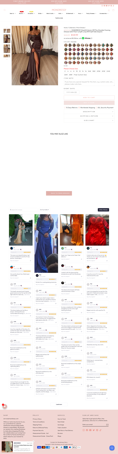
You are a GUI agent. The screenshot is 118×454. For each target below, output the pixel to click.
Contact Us (53, 442)
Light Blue (99, 58)
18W (94, 71)
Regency (70, 49)
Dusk (95, 49)
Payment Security (38, 430)
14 (83, 71)
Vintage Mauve (99, 62)
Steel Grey (74, 45)
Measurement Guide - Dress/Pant (43, 436)
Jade (103, 45)
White (82, 45)
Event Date (69, 88)
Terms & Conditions (38, 422)
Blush (99, 49)
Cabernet (74, 54)
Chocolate (91, 45)
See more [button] (27, 294)
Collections (72, 27)
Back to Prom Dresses (60, 193)
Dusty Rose (103, 49)
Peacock (107, 45)
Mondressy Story (63, 442)
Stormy (86, 54)
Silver (78, 45)
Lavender (111, 58)
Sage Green (82, 58)
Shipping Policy (37, 425)
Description (89, 111)
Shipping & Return (89, 116)
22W (103, 71)
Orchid (78, 49)
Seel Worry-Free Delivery (65, 430)
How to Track (62, 419)
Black (70, 45)
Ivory (86, 45)
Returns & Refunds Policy (40, 427)
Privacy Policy (37, 419)
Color (70, 42)
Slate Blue (91, 54)
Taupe (95, 45)
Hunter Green (111, 45)
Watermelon (78, 62)
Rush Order (61, 422)
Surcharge (61, 425)
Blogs (59, 436)
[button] (16, 180)
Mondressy (59, 10)
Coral (95, 62)
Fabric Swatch (62, 427)
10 (77, 71)
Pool (95, 58)
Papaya (111, 54)
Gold (66, 45)
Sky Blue (103, 58)
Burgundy (70, 54)
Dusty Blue (95, 54)
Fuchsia (74, 49)
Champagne (99, 45)
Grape (82, 49)
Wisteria (91, 49)
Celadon (86, 58)
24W (108, 71)
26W (66, 75)
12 (80, 71)
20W (98, 71)
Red (107, 49)
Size (66, 66)
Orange (66, 58)
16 (86, 71)
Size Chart (89, 120)
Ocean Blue (91, 58)
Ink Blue (82, 54)
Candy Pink (86, 62)
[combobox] (44, 209)
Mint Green (78, 58)
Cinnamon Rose (66, 54)
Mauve (70, 62)
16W (89, 71)
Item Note (69, 78)
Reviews (60, 433)
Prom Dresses (81, 27)
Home (66, 27)
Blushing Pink (91, 62)
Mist (107, 58)
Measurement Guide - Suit (41, 433)
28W (70, 75)
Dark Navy (103, 54)
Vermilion (74, 62)
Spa (74, 58)
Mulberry (111, 49)
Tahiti (86, 49)
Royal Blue (78, 54)
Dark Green (66, 49)
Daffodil (70, 58)
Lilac (66, 62)
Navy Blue (99, 54)
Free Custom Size (80, 75)
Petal (107, 54)
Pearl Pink (82, 62)
